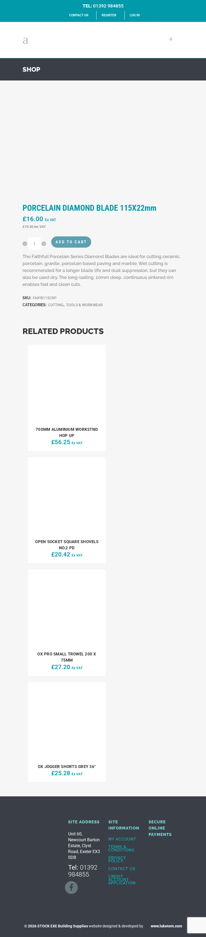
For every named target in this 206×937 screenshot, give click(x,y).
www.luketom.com (166, 926)
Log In (134, 15)
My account (122, 839)
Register (109, 15)
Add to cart (71, 242)
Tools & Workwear (84, 305)
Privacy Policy (117, 859)
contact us (78, 15)
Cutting (56, 305)
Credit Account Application (122, 880)
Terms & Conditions (121, 848)
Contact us (121, 868)
